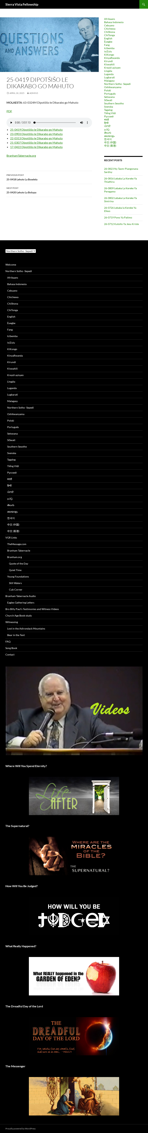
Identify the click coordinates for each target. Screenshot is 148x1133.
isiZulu (108, 51)
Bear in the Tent (16, 635)
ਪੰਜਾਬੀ (107, 126)
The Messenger (15, 1066)
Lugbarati (109, 77)
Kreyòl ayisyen (112, 67)
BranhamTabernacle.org (21, 155)
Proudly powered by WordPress (20, 1128)
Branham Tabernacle (18, 550)
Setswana (109, 96)
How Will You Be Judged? (21, 886)
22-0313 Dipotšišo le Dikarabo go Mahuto (36, 138)
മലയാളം (109, 135)
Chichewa (109, 28)
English (108, 38)
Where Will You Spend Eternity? (26, 766)
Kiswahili (109, 64)
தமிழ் (107, 129)
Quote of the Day (18, 563)
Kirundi (108, 61)
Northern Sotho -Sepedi (117, 83)
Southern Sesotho (114, 103)
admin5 (33, 93)
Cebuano (109, 25)
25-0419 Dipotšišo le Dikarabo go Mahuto (36, 129)
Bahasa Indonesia (113, 22)
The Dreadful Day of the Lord (24, 1006)
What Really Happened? (20, 946)
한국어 (108, 139)
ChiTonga (109, 35)
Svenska (108, 106)
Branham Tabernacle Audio (20, 596)
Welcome (10, 264)
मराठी (106, 119)
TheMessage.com (16, 544)
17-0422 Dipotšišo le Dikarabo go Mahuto (36, 147)
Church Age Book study (18, 615)
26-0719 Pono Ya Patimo (118, 217)
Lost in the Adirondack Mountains (26, 628)
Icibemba (109, 48)
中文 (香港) (110, 145)
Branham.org (14, 557)
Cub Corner (15, 589)
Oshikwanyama (112, 87)
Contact (9, 654)
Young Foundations (18, 576)
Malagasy (109, 80)
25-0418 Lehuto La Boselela (21, 177)
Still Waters (15, 583)
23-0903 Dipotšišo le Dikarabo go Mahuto (36, 134)
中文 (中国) (110, 142)
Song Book (11, 648)
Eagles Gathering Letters (20, 602)
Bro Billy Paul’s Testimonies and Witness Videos (32, 609)
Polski (107, 90)
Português (110, 93)
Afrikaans (109, 18)
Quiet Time (15, 570)
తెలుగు (107, 132)
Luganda (109, 74)
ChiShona (109, 31)
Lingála (108, 70)
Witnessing (11, 622)
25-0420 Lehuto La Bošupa (21, 190)
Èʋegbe (108, 41)
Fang (107, 44)
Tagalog (108, 109)
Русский (109, 116)
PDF (9, 111)
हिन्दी (106, 122)
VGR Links (11, 537)
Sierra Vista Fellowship (21, 4)
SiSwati (108, 100)
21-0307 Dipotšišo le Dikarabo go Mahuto (36, 142)
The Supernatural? (17, 826)
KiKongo (109, 54)
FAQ (7, 641)
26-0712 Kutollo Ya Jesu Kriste (121, 223)
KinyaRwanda (112, 57)
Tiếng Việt (110, 113)
